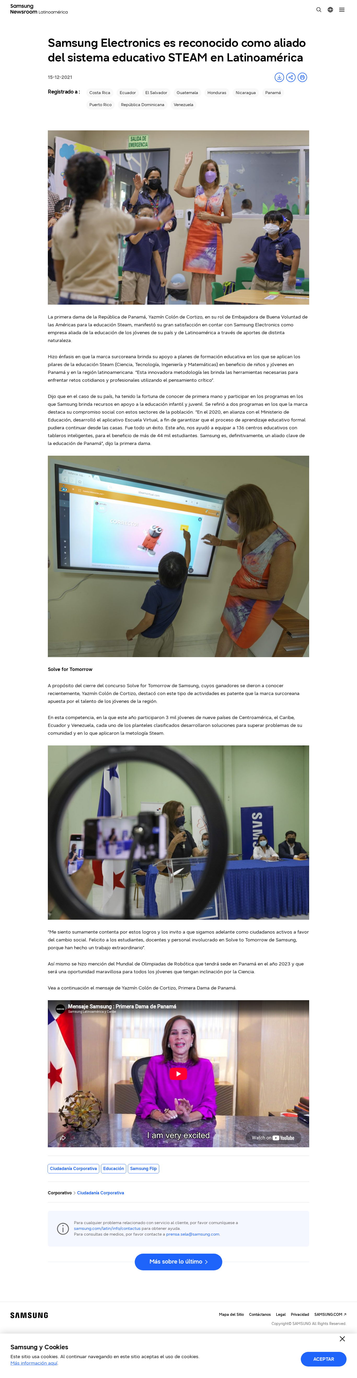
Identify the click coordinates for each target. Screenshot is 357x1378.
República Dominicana (142, 104)
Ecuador (128, 92)
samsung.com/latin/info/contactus (107, 1228)
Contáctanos (260, 1314)
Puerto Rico (100, 104)
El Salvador (156, 92)
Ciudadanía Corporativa (73, 1168)
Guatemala (187, 92)
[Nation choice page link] (330, 9)
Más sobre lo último (175, 1261)
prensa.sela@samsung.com (192, 1234)
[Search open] (319, 9)
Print (302, 77)
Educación (113, 1168)
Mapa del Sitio (231, 1314)
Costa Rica (99, 92)
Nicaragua (246, 92)
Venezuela (183, 104)
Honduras (217, 92)
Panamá (273, 92)
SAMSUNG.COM (328, 1314)
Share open (291, 77)
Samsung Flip (143, 1168)
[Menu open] (342, 9)
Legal (281, 1314)
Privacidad (300, 1314)
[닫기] (342, 1339)
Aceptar (323, 1359)
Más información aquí (33, 1363)
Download (279, 77)
